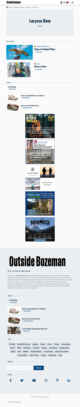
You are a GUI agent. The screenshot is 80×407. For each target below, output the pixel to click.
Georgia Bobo (26, 97)
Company (16, 7)
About (22, 7)
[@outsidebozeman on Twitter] (21, 380)
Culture (38, 64)
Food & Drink (48, 351)
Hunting (44, 348)
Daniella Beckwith (27, 107)
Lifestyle (12, 344)
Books (50, 344)
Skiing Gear (52, 355)
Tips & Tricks (34, 355)
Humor (12, 348)
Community (53, 348)
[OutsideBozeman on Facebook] (11, 380)
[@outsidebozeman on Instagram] (46, 380)
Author (27, 7)
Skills (19, 348)
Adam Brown (12, 89)
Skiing (13, 351)
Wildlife (25, 351)
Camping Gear (64, 348)
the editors (26, 331)
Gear (19, 351)
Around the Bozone (23, 344)
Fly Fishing (27, 348)
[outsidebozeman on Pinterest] (57, 380)
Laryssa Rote (39, 52)
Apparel (35, 344)
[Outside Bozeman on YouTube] (34, 380)
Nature (42, 344)
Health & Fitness (36, 351)
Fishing (56, 344)
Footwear (36, 348)
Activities (38, 46)
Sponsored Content (61, 351)
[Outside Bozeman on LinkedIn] (68, 380)
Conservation (65, 344)
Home (10, 7)
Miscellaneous (46, 46)
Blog (60, 355)
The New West (22, 355)
